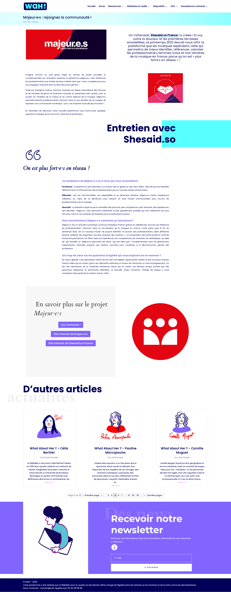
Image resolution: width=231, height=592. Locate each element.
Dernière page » (155, 495)
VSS (173, 6)
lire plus (49, 482)
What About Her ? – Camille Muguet (182, 450)
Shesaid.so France (164, 35)
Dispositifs (159, 6)
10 (129, 495)
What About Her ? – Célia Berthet (49, 450)
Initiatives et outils (137, 6)
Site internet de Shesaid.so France (70, 343)
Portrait (120, 457)
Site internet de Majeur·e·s (71, 334)
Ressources (114, 6)
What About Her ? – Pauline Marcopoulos (115, 450)
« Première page (91, 495)
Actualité (54, 457)
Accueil (91, 6)
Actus (102, 6)
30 (137, 495)
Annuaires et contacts (193, 6)
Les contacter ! (70, 325)
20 (133, 495)
